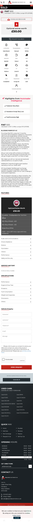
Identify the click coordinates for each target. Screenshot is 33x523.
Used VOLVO (5, 416)
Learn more (16, 515)
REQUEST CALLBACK (18, 39)
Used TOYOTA (20, 410)
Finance (20, 434)
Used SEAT (19, 407)
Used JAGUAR (5, 400)
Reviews (20, 431)
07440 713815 (7, 496)
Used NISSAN (5, 407)
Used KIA (19, 400)
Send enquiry (16, 367)
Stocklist (20, 428)
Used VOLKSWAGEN (22, 413)
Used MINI (19, 404)
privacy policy (22, 505)
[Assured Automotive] (16, 2)
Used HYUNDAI (20, 397)
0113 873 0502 (7, 494)
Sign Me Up (16, 379)
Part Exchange (7, 434)
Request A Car (7, 436)
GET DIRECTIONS (7, 464)
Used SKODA (5, 410)
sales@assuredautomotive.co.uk (12, 498)
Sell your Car (21, 436)
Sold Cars (5, 431)
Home (4, 428)
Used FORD (4, 397)
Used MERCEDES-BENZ (8, 404)
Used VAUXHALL (6, 413)
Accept (17, 518)
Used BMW (19, 394)
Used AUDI (4, 394)
